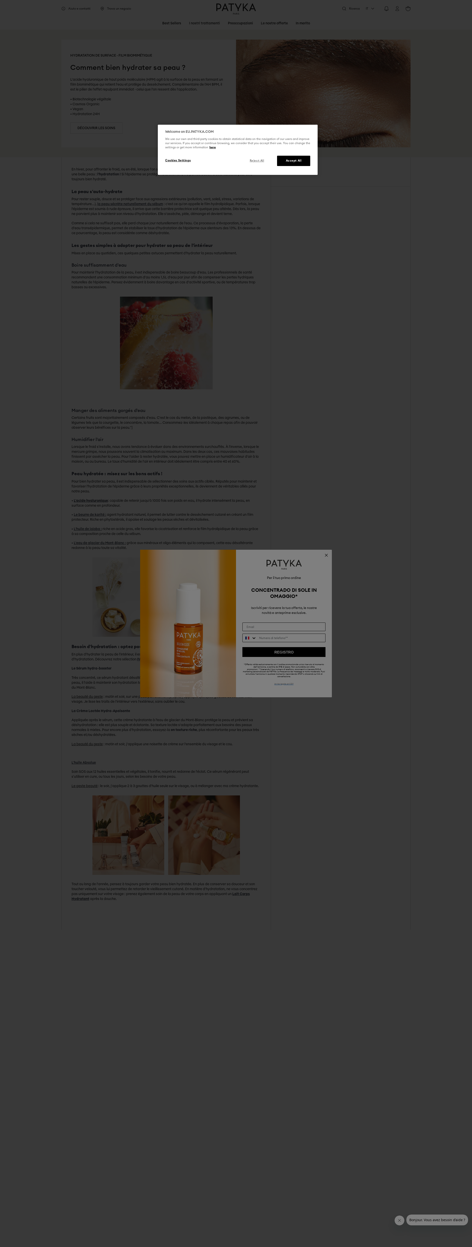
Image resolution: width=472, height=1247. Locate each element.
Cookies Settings (178, 160)
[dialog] (238, 150)
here (212, 147)
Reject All (257, 160)
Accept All (294, 160)
